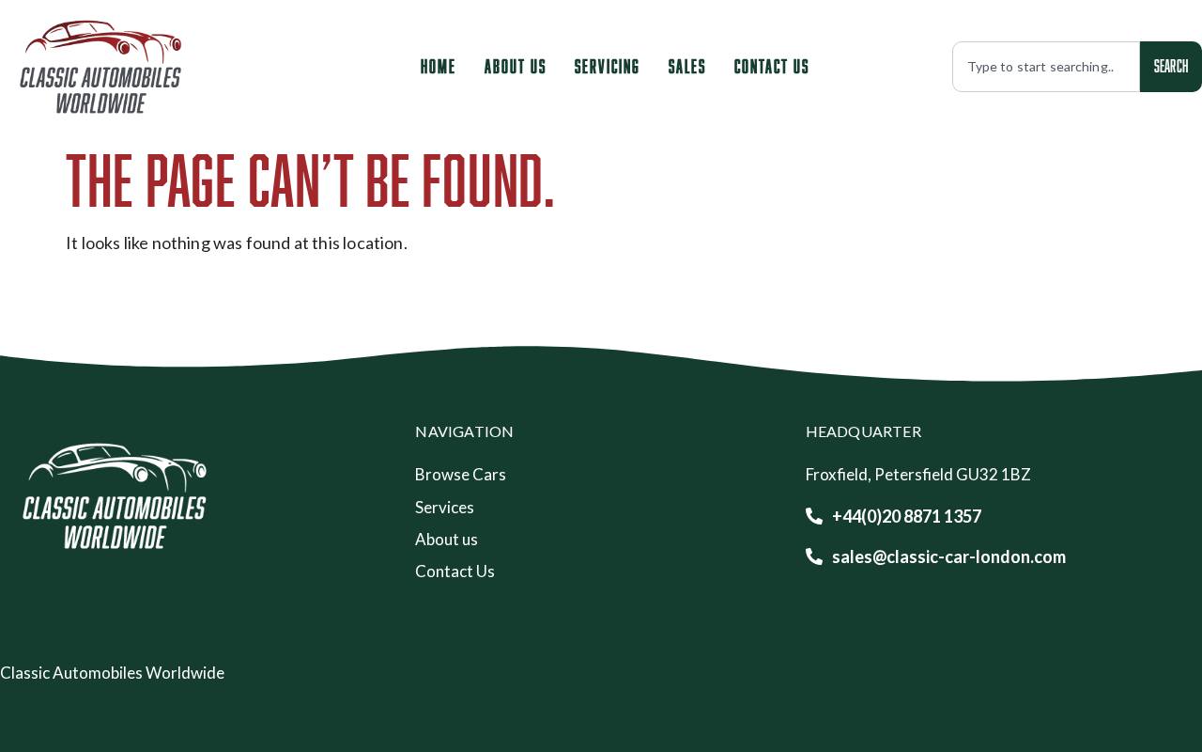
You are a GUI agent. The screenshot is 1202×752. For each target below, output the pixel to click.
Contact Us (771, 65)
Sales (687, 65)
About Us (516, 65)
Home (438, 65)
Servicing (607, 65)
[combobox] (1046, 66)
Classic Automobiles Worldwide (112, 672)
